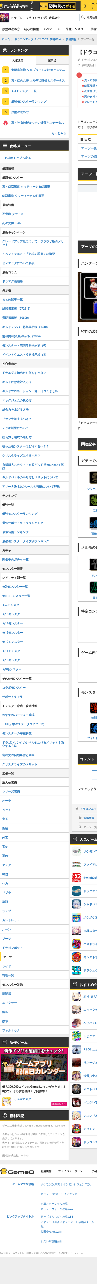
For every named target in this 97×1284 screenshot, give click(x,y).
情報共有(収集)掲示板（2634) (21, 336)
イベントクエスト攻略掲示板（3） (25, 354)
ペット (6, 809)
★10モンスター (12, 660)
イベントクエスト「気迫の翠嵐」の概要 (28, 254)
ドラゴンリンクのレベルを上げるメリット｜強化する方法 (33, 744)
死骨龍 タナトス (13, 214)
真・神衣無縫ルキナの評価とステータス (37, 122)
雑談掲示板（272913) (16, 308)
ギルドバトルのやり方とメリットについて (30, 477)
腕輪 (5, 828)
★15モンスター (12, 614)
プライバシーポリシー (71, 1171)
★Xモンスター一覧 (24, 91)
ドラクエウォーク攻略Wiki (57, 1209)
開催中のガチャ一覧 (15, 559)
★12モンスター (12, 641)
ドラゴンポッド (12, 947)
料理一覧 (8, 975)
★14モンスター (12, 623)
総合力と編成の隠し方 (17, 437)
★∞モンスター (12, 605)
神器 (5, 874)
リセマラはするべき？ (17, 418)
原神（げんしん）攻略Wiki (57, 1217)
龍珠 (5, 1012)
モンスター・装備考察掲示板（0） (25, 345)
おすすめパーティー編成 (18, 715)
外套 (5, 837)
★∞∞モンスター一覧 (16, 595)
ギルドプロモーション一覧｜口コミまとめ (30, 391)
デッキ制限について (15, 428)
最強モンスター (76, 29)
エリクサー (9, 1002)
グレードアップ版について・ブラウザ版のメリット (33, 243)
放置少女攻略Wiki (51, 1232)
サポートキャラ (12, 696)
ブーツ (6, 938)
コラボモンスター (14, 687)
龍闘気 (6, 993)
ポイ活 (31, 6)
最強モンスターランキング (28, 101)
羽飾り (6, 855)
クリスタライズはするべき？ (21, 455)
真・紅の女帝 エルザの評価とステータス (38, 80)
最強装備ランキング (15, 532)
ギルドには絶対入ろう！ (18, 382)
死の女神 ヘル (11, 223)
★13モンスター (12, 632)
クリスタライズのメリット (19, 764)
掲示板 (52, 61)
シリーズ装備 (11, 791)
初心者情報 (31, 29)
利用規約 (46, 1171)
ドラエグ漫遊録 (12, 281)
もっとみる (59, 133)
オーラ (6, 800)
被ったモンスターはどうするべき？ (25, 446)
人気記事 (17, 61)
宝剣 (5, 846)
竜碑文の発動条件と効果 (18, 755)
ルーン (6, 929)
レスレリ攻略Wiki (51, 1241)
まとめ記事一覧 (12, 299)
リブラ (6, 892)
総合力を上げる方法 (15, 409)
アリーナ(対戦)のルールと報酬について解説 (31, 486)
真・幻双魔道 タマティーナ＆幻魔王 (26, 186)
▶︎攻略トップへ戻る (18, 157)
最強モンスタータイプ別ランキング (25, 541)
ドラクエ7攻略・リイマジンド (59, 1194)
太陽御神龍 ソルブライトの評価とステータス (40, 70)
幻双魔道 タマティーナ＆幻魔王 (23, 195)
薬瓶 (5, 901)
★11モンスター (12, 651)
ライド (6, 966)
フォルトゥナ (11, 1030)
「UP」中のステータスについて (23, 724)
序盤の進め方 (11, 29)
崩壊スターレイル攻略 (54, 1204)
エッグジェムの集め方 (17, 400)
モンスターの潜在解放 (17, 733)
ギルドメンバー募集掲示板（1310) (25, 327)
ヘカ (5, 883)
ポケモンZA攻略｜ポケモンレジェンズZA (66, 1184)
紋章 (5, 1021)
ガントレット (11, 920)
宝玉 (5, 819)
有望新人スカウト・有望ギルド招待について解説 (33, 466)
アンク (6, 865)
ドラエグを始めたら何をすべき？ (24, 372)
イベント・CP (52, 29)
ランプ (6, 911)
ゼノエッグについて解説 (18, 263)
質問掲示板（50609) (15, 317)
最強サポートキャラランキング (22, 523)
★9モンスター (11, 669)
